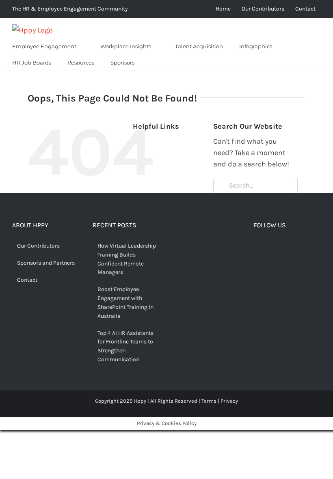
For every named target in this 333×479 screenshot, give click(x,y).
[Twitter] (269, 247)
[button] (153, 62)
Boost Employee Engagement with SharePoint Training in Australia (125, 302)
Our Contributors (38, 245)
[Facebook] (256, 247)
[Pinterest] (282, 247)
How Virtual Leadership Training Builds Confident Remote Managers (126, 259)
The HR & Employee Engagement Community (70, 8)
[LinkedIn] (294, 247)
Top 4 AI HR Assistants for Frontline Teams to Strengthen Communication (125, 346)
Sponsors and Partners (46, 262)
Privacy (229, 401)
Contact (27, 279)
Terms (208, 401)
